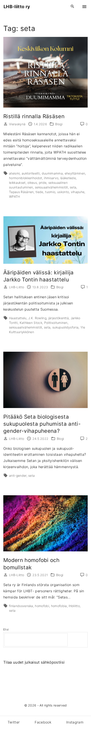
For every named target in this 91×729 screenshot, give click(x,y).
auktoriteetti (31, 173)
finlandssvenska (21, 606)
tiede (39, 192)
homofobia (59, 606)
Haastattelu (18, 318)
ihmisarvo (51, 178)
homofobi (42, 606)
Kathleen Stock (31, 323)
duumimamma (52, 173)
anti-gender (18, 475)
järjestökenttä (58, 318)
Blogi (59, 124)
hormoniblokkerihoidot (25, 178)
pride (43, 182)
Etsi (6, 629)
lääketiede (68, 178)
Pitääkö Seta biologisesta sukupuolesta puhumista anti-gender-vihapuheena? (42, 424)
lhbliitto (74, 606)
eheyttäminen (75, 173)
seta (73, 187)
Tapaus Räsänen (21, 192)
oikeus (32, 182)
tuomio (50, 192)
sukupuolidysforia (65, 327)
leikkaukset (17, 182)
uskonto (63, 192)
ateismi (14, 173)
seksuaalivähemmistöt (51, 187)
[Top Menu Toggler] (84, 6)
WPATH (14, 196)
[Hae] (78, 639)
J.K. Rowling (37, 318)
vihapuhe (78, 192)
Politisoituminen (56, 323)
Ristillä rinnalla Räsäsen (33, 116)
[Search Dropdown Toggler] (72, 6)
